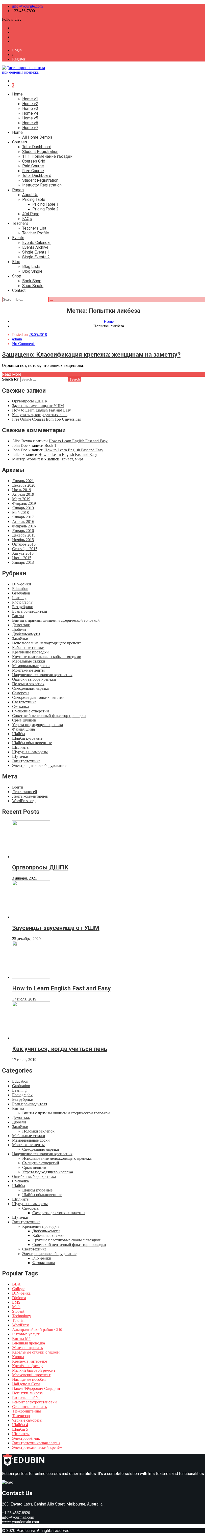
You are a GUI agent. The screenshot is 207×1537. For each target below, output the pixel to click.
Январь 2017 (23, 517)
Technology (21, 1316)
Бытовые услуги (26, 1334)
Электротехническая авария (36, 1443)
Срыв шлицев (24, 720)
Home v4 (30, 113)
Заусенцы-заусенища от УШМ (38, 405)
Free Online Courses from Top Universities (46, 419)
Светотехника (24, 702)
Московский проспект (31, 1375)
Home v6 (30, 122)
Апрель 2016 (23, 521)
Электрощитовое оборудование (39, 765)
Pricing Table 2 (45, 209)
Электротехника (26, 761)
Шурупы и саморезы (30, 752)
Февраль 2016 (24, 526)
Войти (17, 787)
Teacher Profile (35, 233)
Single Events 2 (36, 257)
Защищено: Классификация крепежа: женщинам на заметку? (91, 354)
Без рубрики (22, 607)
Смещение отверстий (30, 711)
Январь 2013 (23, 562)
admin (17, 339)
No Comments (23, 343)
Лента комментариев (30, 796)
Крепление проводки (30, 652)
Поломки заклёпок (28, 684)
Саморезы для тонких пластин (38, 697)
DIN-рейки (21, 584)
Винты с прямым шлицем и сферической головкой (56, 620)
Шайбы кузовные (27, 738)
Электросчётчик (26, 1438)
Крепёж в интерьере (29, 1361)
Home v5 (30, 118)
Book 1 (50, 445)
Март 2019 (21, 499)
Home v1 (30, 99)
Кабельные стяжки (28, 647)
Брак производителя (29, 611)
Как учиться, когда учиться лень (39, 415)
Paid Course (33, 166)
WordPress (20, 1325)
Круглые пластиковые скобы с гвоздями (46, 656)
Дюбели (19, 629)
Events (18, 237)
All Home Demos (37, 137)
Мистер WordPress (27, 459)
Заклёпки (20, 638)
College (18, 1289)
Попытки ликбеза (27, 1393)
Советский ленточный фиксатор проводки (49, 715)
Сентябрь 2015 (24, 549)
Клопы (18, 1357)
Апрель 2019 (23, 494)
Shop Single (32, 285)
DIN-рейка (21, 1293)
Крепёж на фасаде (27, 1366)
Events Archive (35, 247)
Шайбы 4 (20, 1425)
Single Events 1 (36, 252)
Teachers (20, 223)
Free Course (33, 170)
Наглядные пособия (29, 1379)
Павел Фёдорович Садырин (36, 1388)
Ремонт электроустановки (34, 1402)
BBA (16, 1284)
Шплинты (21, 747)
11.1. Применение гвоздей (47, 156)
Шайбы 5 (20, 1429)
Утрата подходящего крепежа (37, 725)
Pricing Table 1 (45, 204)
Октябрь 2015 (24, 544)
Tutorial (18, 1320)
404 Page (30, 213)
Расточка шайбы (26, 1397)
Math (16, 1307)
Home (17, 94)
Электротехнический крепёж (37, 1447)
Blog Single (32, 271)
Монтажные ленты (28, 670)
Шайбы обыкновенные (32, 743)
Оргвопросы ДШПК (29, 401)
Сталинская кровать (29, 1406)
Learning (19, 597)
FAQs (27, 218)
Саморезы (20, 693)
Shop (16, 276)
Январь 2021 (23, 481)
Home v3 (30, 108)
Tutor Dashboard (36, 146)
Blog (16, 261)
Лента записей (24, 792)
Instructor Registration (42, 185)
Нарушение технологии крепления (42, 675)
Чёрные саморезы (27, 1420)
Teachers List (34, 228)
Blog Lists (31, 266)
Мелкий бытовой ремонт (33, 1370)
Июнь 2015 (21, 558)
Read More (11, 374)
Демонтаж (21, 625)
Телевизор (21, 1416)
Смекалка (20, 706)
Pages (18, 189)
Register (18, 59)
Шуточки (20, 756)
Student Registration (40, 151)
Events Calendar (36, 242)
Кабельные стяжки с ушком (36, 1352)
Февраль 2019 (24, 503)
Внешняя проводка (28, 1343)
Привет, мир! (71, 459)
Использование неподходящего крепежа (47, 643)
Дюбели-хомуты (26, 634)
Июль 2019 (21, 490)
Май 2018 (20, 512)
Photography (22, 602)
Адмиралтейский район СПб (37, 1329)
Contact (18, 290)
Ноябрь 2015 (23, 540)
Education (20, 588)
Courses (19, 142)
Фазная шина (23, 729)
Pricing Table (33, 199)
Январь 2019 (23, 508)
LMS (16, 1302)
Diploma (19, 1298)
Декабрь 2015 (23, 535)
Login (17, 50)
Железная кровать (27, 1347)
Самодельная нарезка (30, 688)
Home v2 (30, 103)
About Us (30, 194)
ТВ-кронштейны (26, 1411)
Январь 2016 (23, 530)
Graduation (21, 593)
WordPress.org (24, 801)
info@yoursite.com (27, 6)
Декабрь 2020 (23, 485)
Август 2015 (23, 553)
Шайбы (18, 734)
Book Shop (31, 280)
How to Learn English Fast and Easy (41, 410)
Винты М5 (21, 1338)
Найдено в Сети (26, 1384)
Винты (18, 616)
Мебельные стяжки (28, 661)
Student (18, 1311)
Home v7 (30, 127)
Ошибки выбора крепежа (34, 679)
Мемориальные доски (31, 666)
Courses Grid (33, 161)
